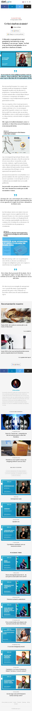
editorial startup (16, 475)
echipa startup (21, 471)
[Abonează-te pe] (15, 30)
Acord (14, 702)
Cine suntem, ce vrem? (7, 702)
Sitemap (24, 702)
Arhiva (28, 702)
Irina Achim (17, 27)
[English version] (23, 1)
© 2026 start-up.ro (16, 708)
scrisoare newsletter (11, 473)
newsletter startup (21, 473)
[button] (25, 2)
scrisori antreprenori (12, 471)
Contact (16, 704)
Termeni (19, 702)
